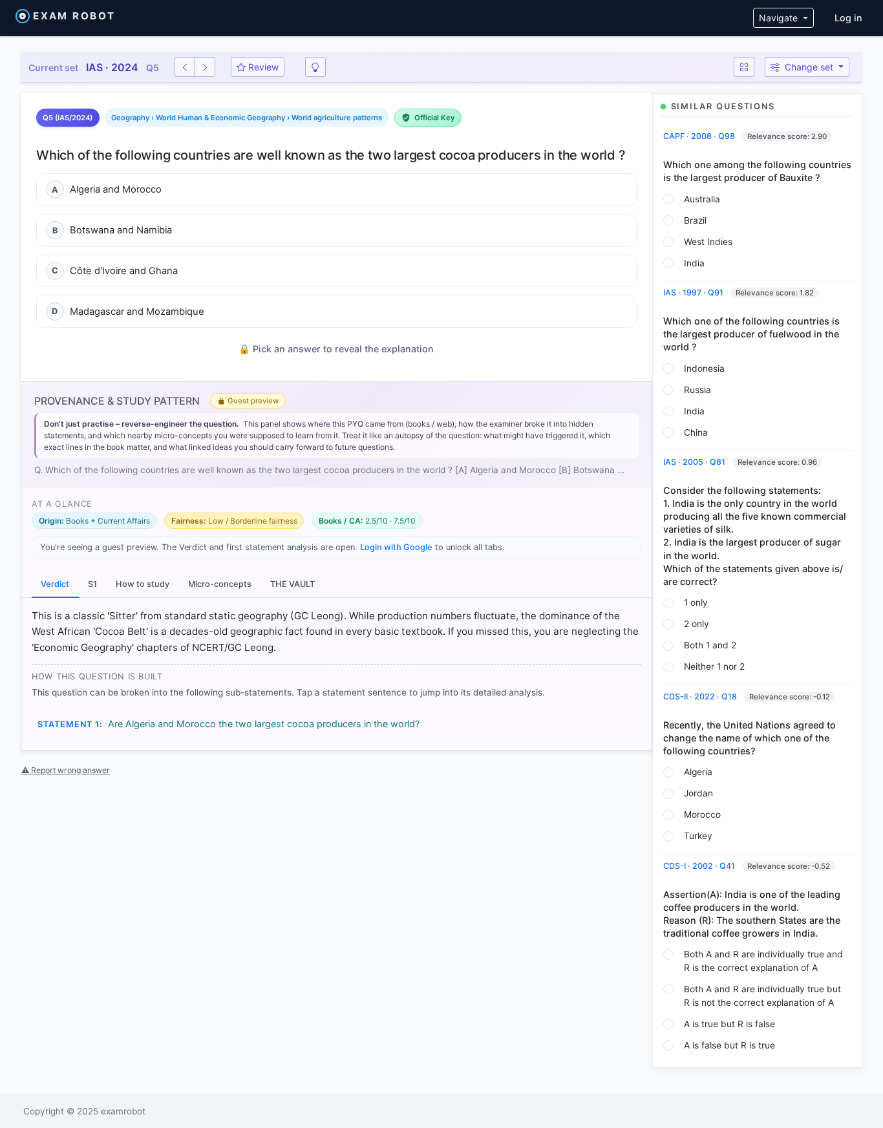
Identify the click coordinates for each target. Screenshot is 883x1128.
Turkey (698, 836)
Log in (848, 17)
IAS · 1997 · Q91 (694, 292)
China (696, 432)
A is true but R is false (729, 1024)
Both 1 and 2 (710, 645)
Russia (697, 390)
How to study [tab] (142, 584)
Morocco (702, 814)
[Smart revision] (315, 67)
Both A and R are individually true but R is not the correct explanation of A (762, 996)
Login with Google (396, 547)
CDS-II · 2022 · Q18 (701, 696)
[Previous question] (185, 67)
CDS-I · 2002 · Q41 (700, 866)
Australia (702, 199)
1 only (696, 602)
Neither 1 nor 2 (714, 666)
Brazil (695, 220)
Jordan (698, 793)
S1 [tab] (92, 584)
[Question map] (744, 67)
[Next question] (205, 67)
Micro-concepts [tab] (219, 584)
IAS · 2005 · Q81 (695, 462)
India (694, 263)
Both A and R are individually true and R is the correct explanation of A (763, 961)
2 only (696, 624)
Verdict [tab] (55, 584)
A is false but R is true (729, 1045)
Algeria (698, 772)
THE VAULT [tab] (292, 584)
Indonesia (704, 368)
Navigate (779, 17)
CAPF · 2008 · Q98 (700, 136)
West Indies (708, 242)
